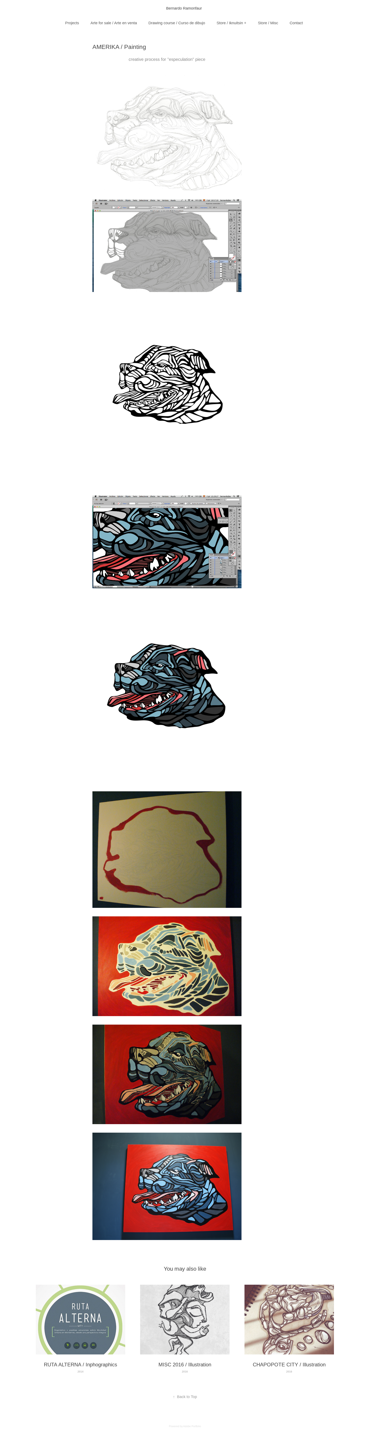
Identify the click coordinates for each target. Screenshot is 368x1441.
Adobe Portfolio (192, 1426)
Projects (72, 23)
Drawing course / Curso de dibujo (176, 23)
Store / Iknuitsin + (231, 23)
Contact (296, 23)
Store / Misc (268, 23)
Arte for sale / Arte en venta (114, 23)
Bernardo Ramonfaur (184, 8)
